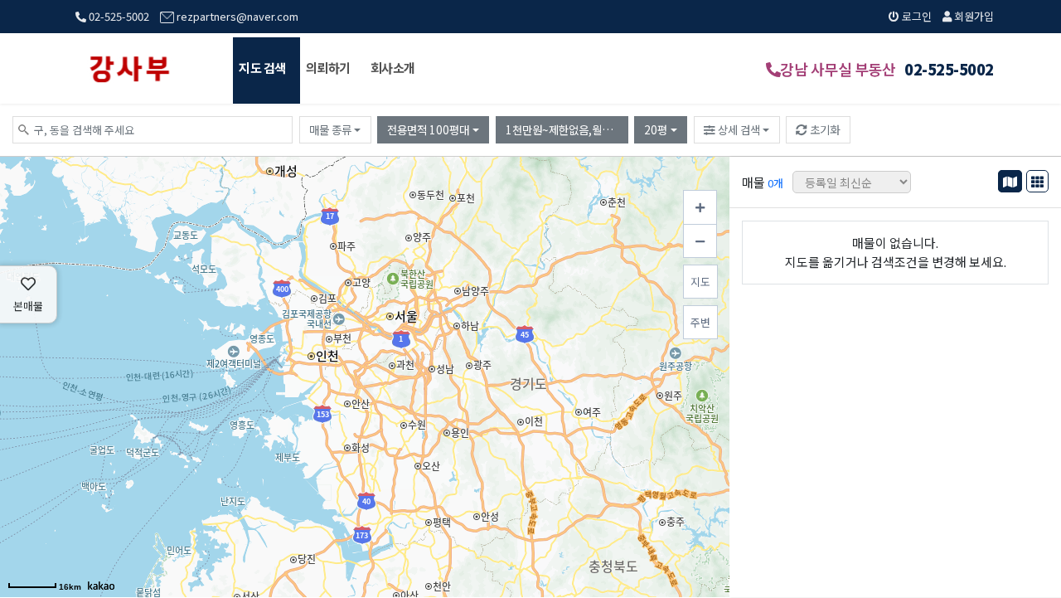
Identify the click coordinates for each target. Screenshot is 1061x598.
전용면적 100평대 (428, 129)
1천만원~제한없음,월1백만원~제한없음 (567, 129)
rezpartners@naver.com (236, 16)
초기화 (823, 129)
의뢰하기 (328, 67)
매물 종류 (330, 129)
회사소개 (393, 67)
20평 (655, 129)
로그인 (915, 16)
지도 (700, 281)
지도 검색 (262, 67)
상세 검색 (737, 129)
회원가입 (973, 16)
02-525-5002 (117, 16)
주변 (700, 322)
